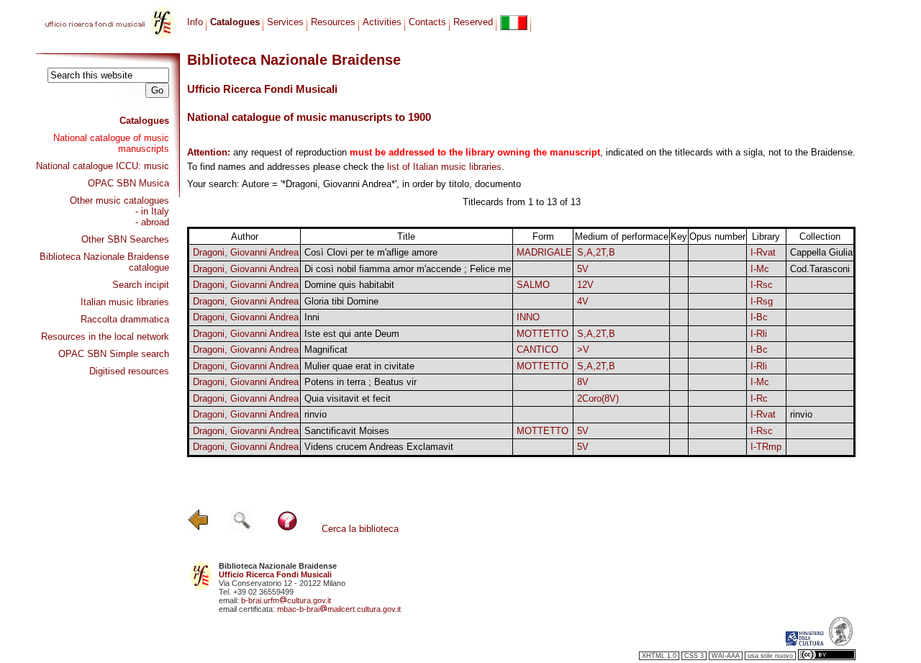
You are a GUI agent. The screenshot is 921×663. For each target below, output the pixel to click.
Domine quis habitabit (349, 284)
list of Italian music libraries (444, 166)
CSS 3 (694, 655)
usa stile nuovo (770, 655)
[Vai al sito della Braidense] (841, 643)
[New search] (241, 528)
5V (583, 268)
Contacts (427, 22)
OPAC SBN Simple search (113, 353)
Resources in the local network (105, 336)
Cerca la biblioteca (360, 528)
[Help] (287, 528)
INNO (528, 317)
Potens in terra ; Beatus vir (360, 381)
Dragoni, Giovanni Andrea (246, 252)
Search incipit (140, 284)
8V (583, 381)
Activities (382, 22)
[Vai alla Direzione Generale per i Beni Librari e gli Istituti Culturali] (804, 643)
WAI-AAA (726, 655)
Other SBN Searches (125, 239)
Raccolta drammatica (125, 319)
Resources (333, 22)
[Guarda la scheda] (678, 253)
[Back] (198, 528)
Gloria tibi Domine (341, 301)
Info (195, 22)
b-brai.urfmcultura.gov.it (286, 600)
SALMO (533, 284)
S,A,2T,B (596, 252)
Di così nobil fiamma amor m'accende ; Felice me (407, 268)
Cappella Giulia (821, 252)
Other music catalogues (119, 200)
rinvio (315, 414)
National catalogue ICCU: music (102, 166)
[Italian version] (513, 23)
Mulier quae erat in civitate (359, 366)
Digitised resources (129, 371)
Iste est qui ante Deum (351, 333)
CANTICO (537, 349)
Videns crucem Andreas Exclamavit (378, 446)
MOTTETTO (542, 333)
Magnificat (326, 349)
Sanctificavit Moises (346, 430)
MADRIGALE (544, 252)
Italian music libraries (125, 302)
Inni (311, 317)
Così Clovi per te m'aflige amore (370, 252)
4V (583, 301)
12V (585, 284)
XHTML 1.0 (659, 655)
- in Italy (152, 211)
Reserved (473, 22)
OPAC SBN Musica (128, 183)
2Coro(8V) (598, 398)
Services (285, 22)
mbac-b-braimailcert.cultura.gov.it (339, 609)
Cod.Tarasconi (820, 268)
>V (583, 349)
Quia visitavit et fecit (347, 398)
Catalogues (144, 120)
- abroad (152, 222)
